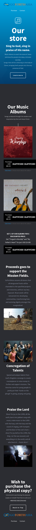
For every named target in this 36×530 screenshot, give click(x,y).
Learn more (18, 75)
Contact (22, 10)
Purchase (14, 10)
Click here (8, 170)
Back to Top (18, 508)
